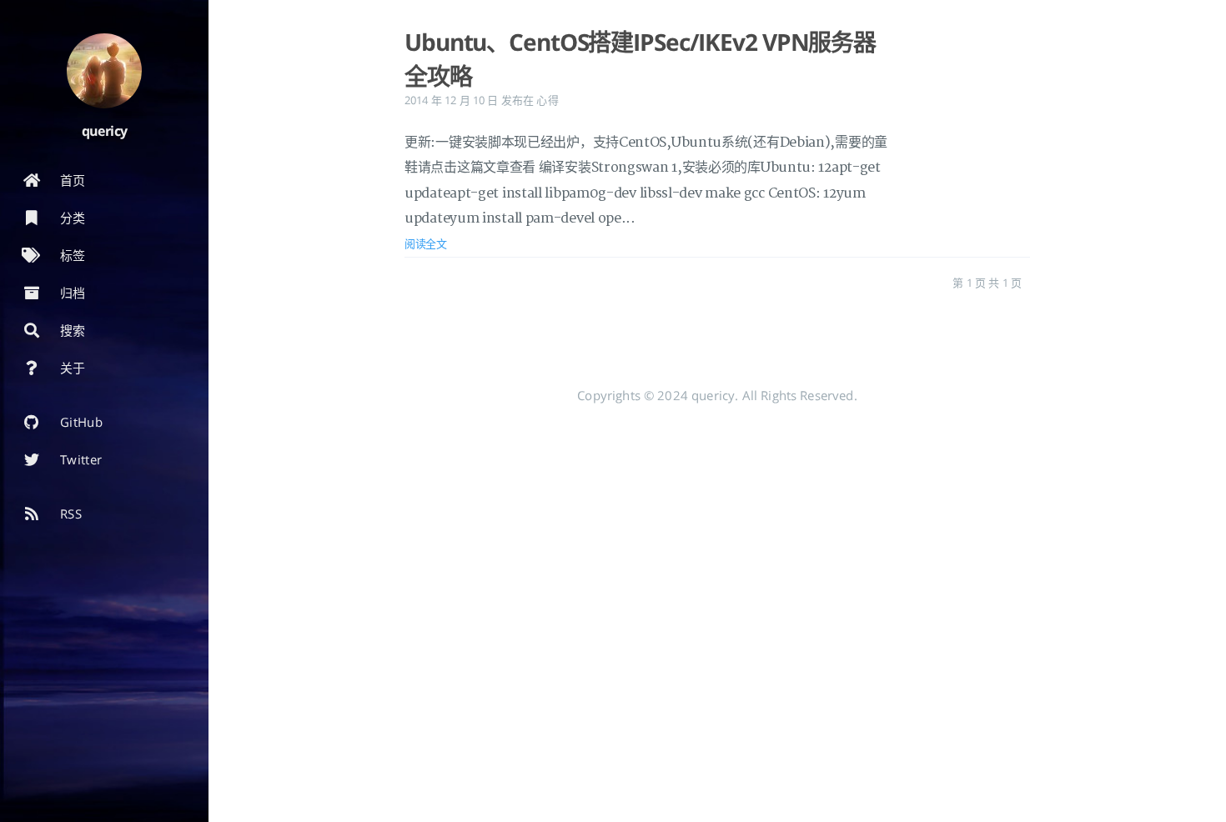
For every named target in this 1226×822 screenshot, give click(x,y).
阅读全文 (425, 243)
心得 (547, 100)
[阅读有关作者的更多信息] (104, 70)
